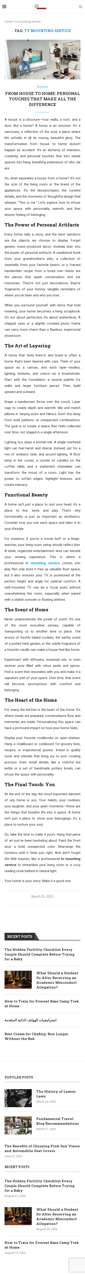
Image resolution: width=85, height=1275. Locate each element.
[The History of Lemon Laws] (18, 1098)
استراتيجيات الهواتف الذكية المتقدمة (30, 1020)
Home (8, 21)
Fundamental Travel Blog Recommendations (57, 1121)
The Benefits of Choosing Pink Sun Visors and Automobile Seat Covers (42, 1148)
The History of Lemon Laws (56, 1093)
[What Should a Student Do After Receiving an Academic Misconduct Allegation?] (18, 980)
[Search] (80, 6)
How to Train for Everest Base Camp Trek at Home (42, 1003)
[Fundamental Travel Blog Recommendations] (18, 1125)
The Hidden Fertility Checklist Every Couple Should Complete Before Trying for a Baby (40, 954)
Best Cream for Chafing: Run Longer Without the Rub (36, 1036)
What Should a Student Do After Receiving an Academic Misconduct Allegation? (57, 980)
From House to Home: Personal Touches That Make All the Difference (42, 99)
